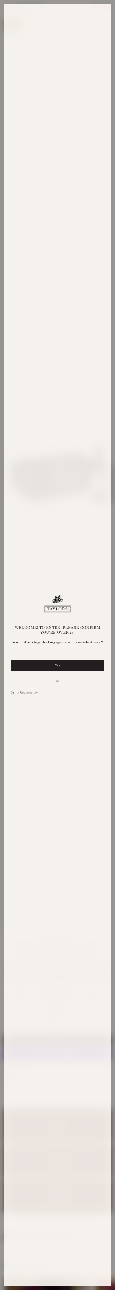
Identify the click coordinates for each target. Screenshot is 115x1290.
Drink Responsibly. (24, 692)
